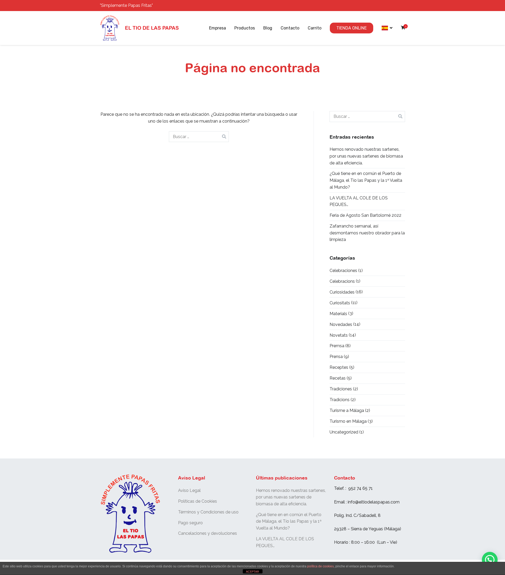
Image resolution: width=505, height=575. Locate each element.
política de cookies (320, 566)
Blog (267, 28)
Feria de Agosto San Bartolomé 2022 (365, 215)
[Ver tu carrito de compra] (403, 28)
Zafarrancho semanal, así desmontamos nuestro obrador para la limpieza (367, 233)
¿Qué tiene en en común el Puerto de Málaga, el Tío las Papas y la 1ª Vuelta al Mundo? (366, 180)
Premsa (337, 345)
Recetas (338, 378)
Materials (338, 313)
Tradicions (340, 399)
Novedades (341, 324)
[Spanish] (387, 28)
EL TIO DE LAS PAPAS (152, 28)
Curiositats (340, 302)
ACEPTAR (252, 571)
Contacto (290, 28)
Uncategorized (344, 432)
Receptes (339, 367)
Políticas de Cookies (197, 501)
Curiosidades (342, 292)
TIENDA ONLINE (351, 28)
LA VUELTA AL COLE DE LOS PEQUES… (359, 201)
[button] (490, 560)
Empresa (217, 28)
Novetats (339, 335)
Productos (244, 28)
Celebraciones (343, 270)
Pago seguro (190, 522)
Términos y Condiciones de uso (208, 512)
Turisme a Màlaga (347, 410)
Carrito (314, 28)
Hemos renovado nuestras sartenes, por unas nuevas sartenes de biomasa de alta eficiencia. (366, 156)
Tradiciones (341, 388)
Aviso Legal (189, 490)
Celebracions (342, 281)
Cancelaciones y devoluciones (207, 533)
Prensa (336, 356)
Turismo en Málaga (348, 421)
